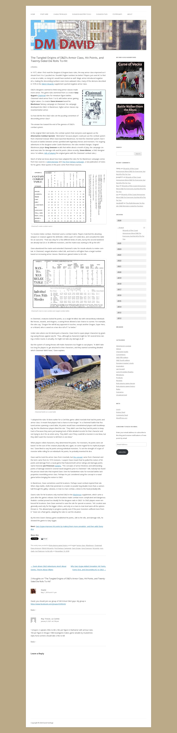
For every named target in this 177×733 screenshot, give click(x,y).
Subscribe (122, 452)
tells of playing (50, 153)
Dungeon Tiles (101, 14)
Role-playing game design (125, 383)
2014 (119, 307)
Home (33, 14)
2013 (119, 312)
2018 (119, 283)
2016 (119, 295)
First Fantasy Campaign (62, 548)
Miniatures (120, 375)
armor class (81, 545)
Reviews (119, 380)
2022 (119, 260)
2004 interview (52, 162)
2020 (119, 272)
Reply (33, 610)
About (129, 14)
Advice (118, 349)
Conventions (120, 354)
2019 (119, 278)
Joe (117, 194)
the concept (78, 457)
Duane (43, 590)
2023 (119, 255)
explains (58, 466)
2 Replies (34, 67)
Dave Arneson (36, 548)
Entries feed (120, 412)
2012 (119, 318)
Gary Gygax (76, 548)
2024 (119, 249)
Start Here (44, 14)
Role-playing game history (58, 545)
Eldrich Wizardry (48, 84)
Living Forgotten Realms (124, 372)
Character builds (122, 352)
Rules (118, 389)
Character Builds (60, 14)
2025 (119, 243)
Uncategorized (121, 395)
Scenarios (120, 392)
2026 (119, 220)
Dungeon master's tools (125, 363)
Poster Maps (117, 14)
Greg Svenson (86, 548)
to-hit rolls (49, 551)
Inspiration (120, 366)
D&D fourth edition (123, 360)
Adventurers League (123, 346)
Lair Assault (120, 369)
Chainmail (42, 95)
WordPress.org (121, 418)
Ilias (117, 186)
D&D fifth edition (122, 357)
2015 (119, 301)
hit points (96, 548)
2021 (119, 266)
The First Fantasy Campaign (73, 162)
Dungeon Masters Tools (81, 14)
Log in (118, 409)
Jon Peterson (40, 551)
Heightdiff (119, 203)
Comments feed (122, 415)
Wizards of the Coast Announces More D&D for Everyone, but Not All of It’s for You (130, 171)
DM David (119, 327)
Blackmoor (77, 494)
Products (119, 378)
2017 (119, 289)
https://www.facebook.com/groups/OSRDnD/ (48, 604)
